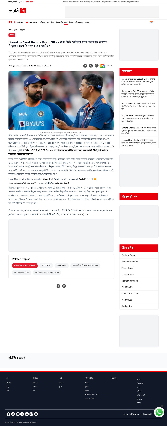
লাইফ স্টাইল (79, 22)
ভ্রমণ (86, 387)
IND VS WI (46, 265)
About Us (127, 414)
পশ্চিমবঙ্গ (42, 22)
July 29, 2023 (62, 183)
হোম (9, 30)
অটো (138, 387)
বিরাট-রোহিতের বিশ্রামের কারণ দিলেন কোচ (85, 265)
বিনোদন (71, 22)
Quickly (20, 22)
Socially (33, 22)
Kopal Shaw (15, 66)
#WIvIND (83, 179)
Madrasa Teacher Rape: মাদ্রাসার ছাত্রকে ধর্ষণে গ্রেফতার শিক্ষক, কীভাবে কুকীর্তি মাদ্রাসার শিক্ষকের (125, 2)
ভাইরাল (87, 22)
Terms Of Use (137, 414)
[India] (151, 22)
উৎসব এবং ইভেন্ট (90, 398)
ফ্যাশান (87, 390)
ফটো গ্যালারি (141, 395)
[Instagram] (22, 414)
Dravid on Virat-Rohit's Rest (24, 265)
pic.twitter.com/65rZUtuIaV (22, 183)
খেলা (65, 22)
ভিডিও (139, 403)
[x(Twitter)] (91, 66)
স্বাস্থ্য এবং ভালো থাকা (92, 394)
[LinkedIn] (27, 414)
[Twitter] (13, 414)
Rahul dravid (61, 265)
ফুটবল (60, 387)
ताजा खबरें (127, 72)
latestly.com (83, 214)
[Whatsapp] (97, 66)
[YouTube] (18, 414)
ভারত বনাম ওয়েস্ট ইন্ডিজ (21, 272)
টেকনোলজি (59, 22)
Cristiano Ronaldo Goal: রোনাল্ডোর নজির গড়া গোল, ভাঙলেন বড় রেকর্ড (75, 2)
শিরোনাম (113, 378)
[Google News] (31, 414)
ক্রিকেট (22, 30)
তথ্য (8, 387)
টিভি (34, 390)
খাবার (86, 383)
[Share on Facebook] (58, 286)
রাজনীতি (9, 383)
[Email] (36, 414)
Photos (139, 399)
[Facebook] (85, 66)
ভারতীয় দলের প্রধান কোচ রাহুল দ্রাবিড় (47, 272)
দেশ (48, 22)
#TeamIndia (48, 179)
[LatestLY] (17, 12)
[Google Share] (107, 67)
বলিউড (35, 383)
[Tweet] (64, 286)
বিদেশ (52, 22)
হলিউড (35, 387)
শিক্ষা (8, 390)
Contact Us (148, 414)
